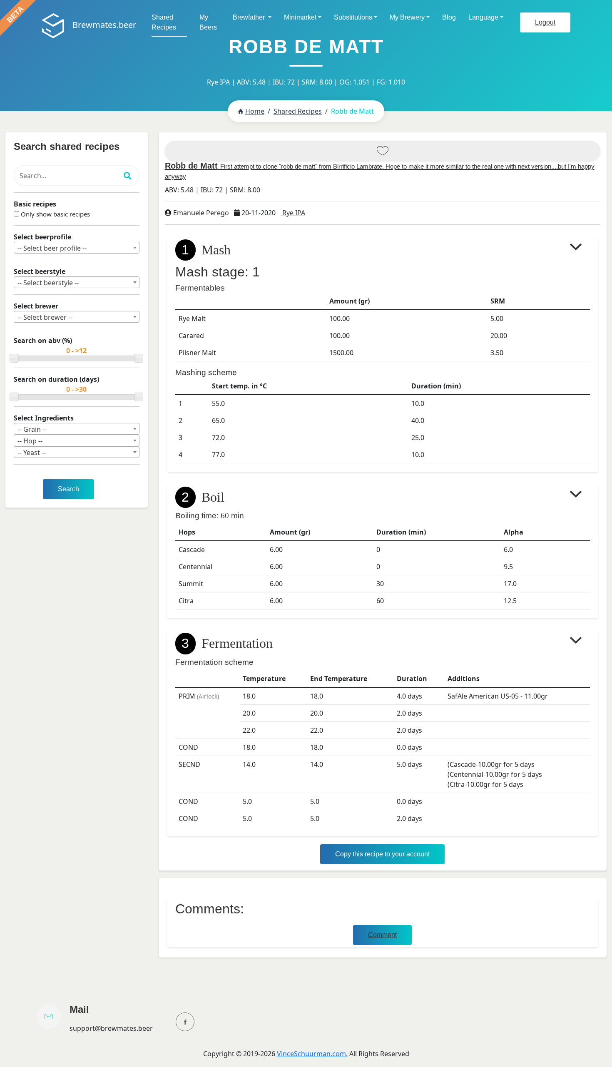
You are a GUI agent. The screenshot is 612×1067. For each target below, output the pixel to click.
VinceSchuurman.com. (312, 1053)
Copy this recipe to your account (382, 854)
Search (68, 488)
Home (254, 111)
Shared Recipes (164, 22)
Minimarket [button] (300, 17)
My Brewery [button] (407, 17)
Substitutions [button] (353, 17)
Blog (449, 17)
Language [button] (483, 17)
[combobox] (76, 248)
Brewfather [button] (249, 17)
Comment (382, 934)
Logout (545, 22)
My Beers (208, 22)
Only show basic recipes (55, 214)
